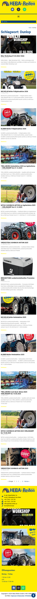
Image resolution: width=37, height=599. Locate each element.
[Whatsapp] (24, 9)
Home (30, 27)
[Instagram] (18, 9)
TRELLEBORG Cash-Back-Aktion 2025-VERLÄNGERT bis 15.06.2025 (14, 393)
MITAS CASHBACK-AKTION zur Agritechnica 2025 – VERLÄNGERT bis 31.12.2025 (18, 206)
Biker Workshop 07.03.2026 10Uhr (12, 56)
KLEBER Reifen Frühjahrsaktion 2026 (13, 129)
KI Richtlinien (28, 596)
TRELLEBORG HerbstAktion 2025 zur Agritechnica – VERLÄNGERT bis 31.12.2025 (18, 167)
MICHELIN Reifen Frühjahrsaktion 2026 (14, 91)
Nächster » (26, 481)
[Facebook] (12, 9)
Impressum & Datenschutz (17, 596)
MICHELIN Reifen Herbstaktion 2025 (13, 317)
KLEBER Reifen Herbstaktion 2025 (12, 354)
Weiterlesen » (4, 67)
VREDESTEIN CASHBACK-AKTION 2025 (14, 242)
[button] (18, 16)
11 (22, 481)
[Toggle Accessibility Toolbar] (33, 595)
